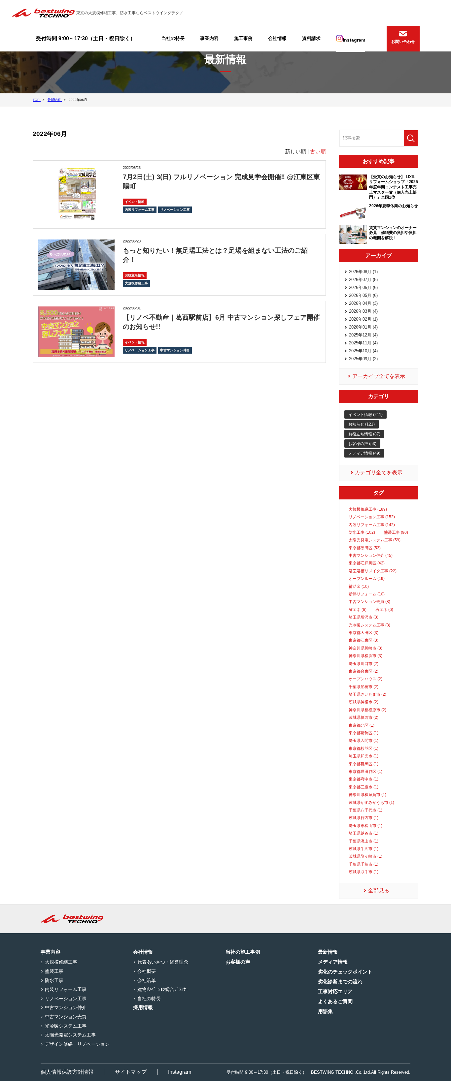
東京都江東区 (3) (363, 640)
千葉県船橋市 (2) (363, 686)
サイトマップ (131, 1072)
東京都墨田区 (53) (365, 548)
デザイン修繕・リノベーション (77, 1044)
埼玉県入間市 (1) (363, 740)
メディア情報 (333, 962)
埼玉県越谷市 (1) (363, 833)
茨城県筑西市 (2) (363, 717)
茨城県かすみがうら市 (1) (371, 802)
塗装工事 (54, 971)
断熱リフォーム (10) (367, 594)
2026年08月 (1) (363, 271)
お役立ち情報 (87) (364, 434)
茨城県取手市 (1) (363, 872)
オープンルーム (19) (367, 578)
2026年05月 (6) (363, 295)
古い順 (318, 151)
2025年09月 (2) (363, 358)
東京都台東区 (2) (363, 671)
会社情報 (277, 38)
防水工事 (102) (362, 532)
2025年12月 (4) (363, 335)
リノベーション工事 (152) (372, 517)
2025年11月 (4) (363, 342)
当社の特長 (173, 38)
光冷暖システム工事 (66, 1026)
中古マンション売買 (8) (369, 601)
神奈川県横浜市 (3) (365, 655)
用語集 (325, 1011)
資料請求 (311, 38)
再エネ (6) (384, 609)
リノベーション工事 (175, 209)
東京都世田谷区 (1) (365, 771)
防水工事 (54, 980)
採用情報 (143, 1007)
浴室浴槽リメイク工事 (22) (373, 571)
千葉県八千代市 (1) (365, 810)
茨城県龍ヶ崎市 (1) (365, 856)
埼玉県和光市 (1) (363, 756)
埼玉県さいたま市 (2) (367, 694)
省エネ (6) (357, 609)
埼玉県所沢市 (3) (363, 617)
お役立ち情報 (135, 275)
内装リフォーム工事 (140, 209)
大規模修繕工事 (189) (368, 509)
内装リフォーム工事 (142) (372, 525)
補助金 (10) (359, 586)
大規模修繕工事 (136, 283)
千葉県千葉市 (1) (363, 864)
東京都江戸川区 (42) (367, 563)
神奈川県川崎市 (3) (365, 648)
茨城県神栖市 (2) (363, 702)
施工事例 (243, 38)
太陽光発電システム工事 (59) (374, 540)
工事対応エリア (335, 991)
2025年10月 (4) (363, 350)
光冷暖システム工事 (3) (369, 625)
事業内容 (209, 38)
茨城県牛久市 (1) (363, 848)
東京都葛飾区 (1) (363, 733)
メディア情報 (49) (364, 453)
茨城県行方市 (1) (363, 817)
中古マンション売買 (66, 1016)
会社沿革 (146, 980)
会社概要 (146, 971)
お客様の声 (238, 962)
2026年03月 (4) (363, 311)
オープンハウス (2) (365, 679)
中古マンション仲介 (175, 350)
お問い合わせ (403, 41)
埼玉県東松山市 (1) (365, 825)
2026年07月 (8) (363, 279)
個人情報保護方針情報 (67, 1072)
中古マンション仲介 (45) (371, 555)
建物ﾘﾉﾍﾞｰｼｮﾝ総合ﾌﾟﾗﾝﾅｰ (162, 989)
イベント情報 (135, 202)
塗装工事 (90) (396, 532)
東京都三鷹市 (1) (363, 787)
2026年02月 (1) (363, 319)
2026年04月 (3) (363, 303)
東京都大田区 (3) (363, 632)
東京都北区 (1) (361, 725)
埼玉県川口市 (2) (363, 663)
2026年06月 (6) (363, 287)
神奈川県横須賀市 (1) (367, 794)
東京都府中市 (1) (363, 779)
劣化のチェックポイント (345, 971)
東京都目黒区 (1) (363, 764)
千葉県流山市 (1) (363, 841)
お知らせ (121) (361, 424)
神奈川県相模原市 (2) (367, 710)
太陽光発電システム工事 (70, 1034)
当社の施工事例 (243, 952)
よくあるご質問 (335, 1001)
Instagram (354, 40)
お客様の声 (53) (362, 443)
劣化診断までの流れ (340, 981)
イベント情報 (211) (365, 414)
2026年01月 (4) (363, 327)
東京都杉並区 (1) (363, 748)
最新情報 (328, 952)
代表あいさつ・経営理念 (162, 962)
